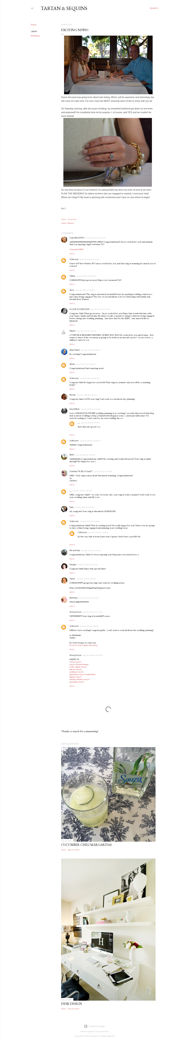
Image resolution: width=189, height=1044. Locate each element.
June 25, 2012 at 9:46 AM (90, 409)
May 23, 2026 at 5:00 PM (92, 655)
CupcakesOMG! (76, 237)
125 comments (73, 1009)
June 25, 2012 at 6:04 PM (87, 565)
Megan (72, 564)
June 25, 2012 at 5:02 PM (91, 550)
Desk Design (71, 1003)
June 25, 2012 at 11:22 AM (85, 455)
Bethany (73, 598)
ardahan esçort (76, 672)
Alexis (72, 364)
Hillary (72, 276)
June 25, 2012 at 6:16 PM (86, 579)
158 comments (73, 850)
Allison (72, 331)
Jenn (71, 290)
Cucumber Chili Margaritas (86, 844)
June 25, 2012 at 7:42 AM (100, 309)
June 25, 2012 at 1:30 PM (84, 507)
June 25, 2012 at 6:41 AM (89, 259)
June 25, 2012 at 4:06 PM (90, 521)
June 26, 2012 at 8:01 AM (89, 598)
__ (79, 422)
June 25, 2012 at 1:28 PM (82, 491)
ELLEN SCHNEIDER (79, 309)
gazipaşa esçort (76, 682)
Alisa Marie (74, 350)
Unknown (74, 259)
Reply (72, 254)
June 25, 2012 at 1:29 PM (90, 423)
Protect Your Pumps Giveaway (83, 645)
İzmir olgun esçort (78, 667)
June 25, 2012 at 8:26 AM (86, 364)
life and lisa (74, 550)
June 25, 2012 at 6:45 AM (86, 276)
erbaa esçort (75, 662)
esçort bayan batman (78, 664)
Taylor (72, 578)
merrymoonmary (102, 1031)
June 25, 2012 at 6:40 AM (95, 238)
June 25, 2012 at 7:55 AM (90, 350)
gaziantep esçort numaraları (82, 674)
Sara (71, 507)
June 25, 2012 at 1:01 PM (102, 471)
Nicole (72, 395)
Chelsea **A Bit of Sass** (80, 471)
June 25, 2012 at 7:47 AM (86, 331)
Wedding (35, 36)
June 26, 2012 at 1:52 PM (89, 626)
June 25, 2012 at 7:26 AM (85, 290)
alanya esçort (75, 677)
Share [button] (33, 24)
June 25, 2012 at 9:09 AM (86, 395)
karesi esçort (75, 669)
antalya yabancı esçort (79, 679)
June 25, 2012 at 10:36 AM (90, 441)
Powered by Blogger (97, 1026)
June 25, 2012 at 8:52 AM (89, 378)
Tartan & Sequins (64, 8)
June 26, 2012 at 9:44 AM (92, 612)
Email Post (72, 219)
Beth (71, 455)
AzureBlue (74, 409)
